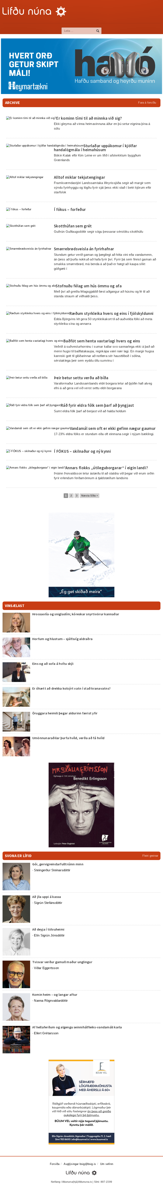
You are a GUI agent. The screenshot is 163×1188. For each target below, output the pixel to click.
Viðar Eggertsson (46, 968)
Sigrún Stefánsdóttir (48, 902)
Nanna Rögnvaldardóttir (51, 1000)
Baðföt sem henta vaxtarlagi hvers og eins (101, 340)
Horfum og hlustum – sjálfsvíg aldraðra (62, 639)
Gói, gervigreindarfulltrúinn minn (57, 864)
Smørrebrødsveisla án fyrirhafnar (84, 248)
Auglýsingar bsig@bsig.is (80, 1164)
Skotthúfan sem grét (73, 225)
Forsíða (54, 1164)
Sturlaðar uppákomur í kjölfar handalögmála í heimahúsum (95, 147)
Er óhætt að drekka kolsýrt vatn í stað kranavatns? (71, 688)
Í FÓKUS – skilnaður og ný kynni (82, 451)
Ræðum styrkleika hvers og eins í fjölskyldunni (111, 313)
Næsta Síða (89, 495)
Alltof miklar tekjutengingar (79, 177)
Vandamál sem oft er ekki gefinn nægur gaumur (113, 428)
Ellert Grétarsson (46, 1033)
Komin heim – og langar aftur (54, 994)
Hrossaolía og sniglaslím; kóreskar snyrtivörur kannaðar (75, 614)
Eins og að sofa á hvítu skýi (53, 663)
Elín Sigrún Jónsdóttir (49, 935)
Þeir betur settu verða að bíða (81, 377)
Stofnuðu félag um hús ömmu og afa (88, 285)
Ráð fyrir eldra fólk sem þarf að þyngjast (97, 405)
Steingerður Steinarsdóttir (52, 870)
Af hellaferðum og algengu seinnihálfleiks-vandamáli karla (77, 1027)
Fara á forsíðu (147, 102)
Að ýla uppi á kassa (46, 897)
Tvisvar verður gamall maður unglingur (62, 962)
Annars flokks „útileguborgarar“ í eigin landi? (106, 467)
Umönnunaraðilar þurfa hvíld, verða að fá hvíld (68, 738)
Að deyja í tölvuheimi (48, 929)
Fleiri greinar (150, 855)
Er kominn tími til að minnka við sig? (89, 118)
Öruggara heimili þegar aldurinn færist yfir (64, 713)
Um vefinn (106, 1164)
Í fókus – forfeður (70, 209)
